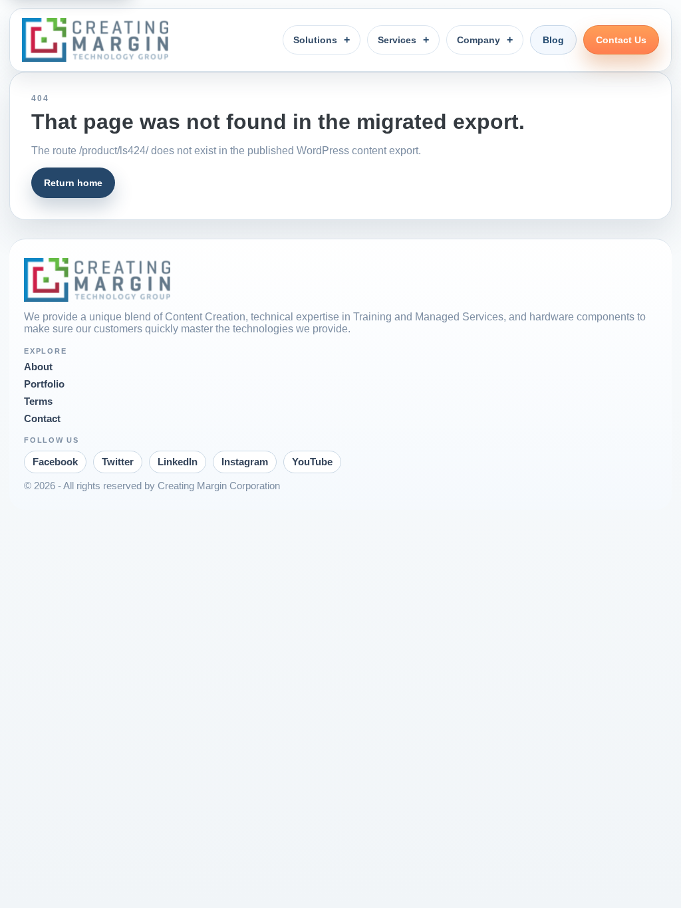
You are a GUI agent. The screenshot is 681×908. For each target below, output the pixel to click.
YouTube (312, 462)
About (38, 367)
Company (478, 40)
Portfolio (44, 384)
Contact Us (621, 40)
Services (397, 40)
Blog (553, 40)
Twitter (118, 462)
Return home (73, 182)
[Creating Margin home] (95, 39)
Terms (38, 401)
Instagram (244, 462)
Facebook (55, 462)
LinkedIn (178, 462)
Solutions (315, 40)
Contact (42, 418)
